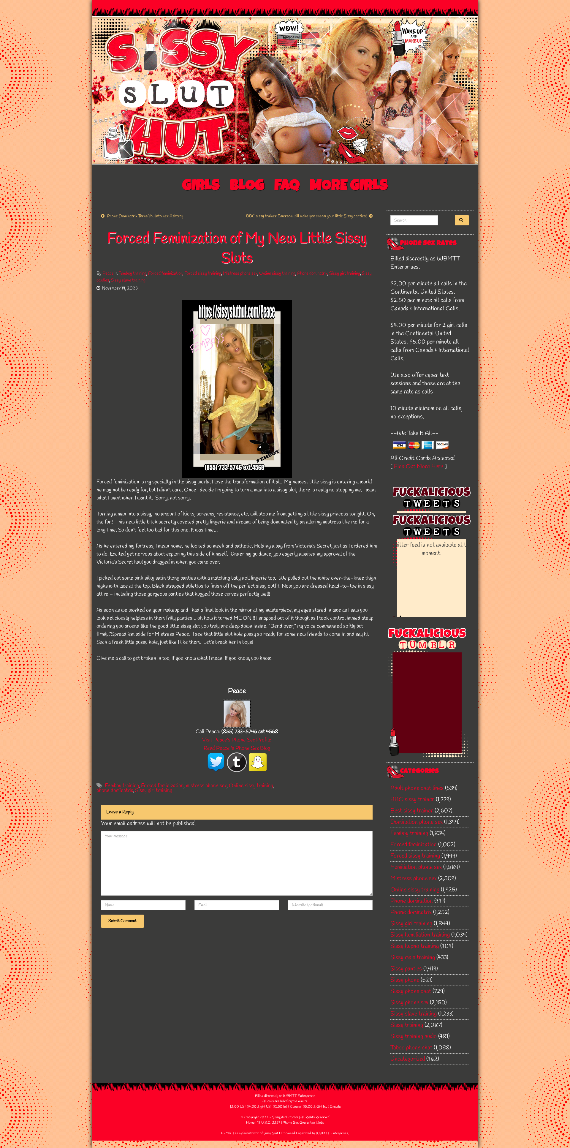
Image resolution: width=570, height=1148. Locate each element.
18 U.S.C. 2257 (268, 1122)
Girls (201, 186)
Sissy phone (404, 980)
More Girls (349, 186)
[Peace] (237, 713)
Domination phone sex (416, 822)
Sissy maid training (412, 957)
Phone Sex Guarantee (299, 1122)
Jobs (320, 1122)
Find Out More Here (418, 467)
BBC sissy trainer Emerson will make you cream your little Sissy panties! (306, 216)
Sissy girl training (344, 273)
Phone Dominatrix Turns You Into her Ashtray (145, 216)
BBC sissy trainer (412, 800)
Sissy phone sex (409, 1003)
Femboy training (132, 273)
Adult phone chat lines (417, 788)
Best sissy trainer (411, 811)
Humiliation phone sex (416, 867)
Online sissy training (277, 273)
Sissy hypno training (414, 946)
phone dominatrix (114, 790)
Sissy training (406, 1025)
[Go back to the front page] (285, 90)
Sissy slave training (128, 280)
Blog (247, 186)
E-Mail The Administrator (240, 1133)
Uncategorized (407, 1059)
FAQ (287, 186)
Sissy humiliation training (420, 935)
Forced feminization (165, 273)
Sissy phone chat (410, 991)
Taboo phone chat (411, 1048)
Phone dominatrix (312, 273)
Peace (108, 273)
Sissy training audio (413, 1036)
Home (250, 1122)
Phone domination (411, 901)
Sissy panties (406, 969)
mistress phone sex (206, 785)
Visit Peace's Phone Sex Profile (236, 740)
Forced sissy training (202, 273)
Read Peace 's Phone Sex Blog (237, 748)
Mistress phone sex (240, 273)
